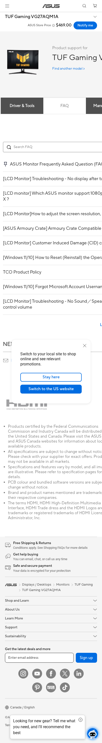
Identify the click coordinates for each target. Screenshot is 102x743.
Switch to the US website (51, 388)
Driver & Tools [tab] (22, 105)
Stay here (51, 377)
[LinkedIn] (79, 674)
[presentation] (5, 360)
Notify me (85, 25)
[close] (85, 345)
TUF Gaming (84, 585)
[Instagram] (23, 674)
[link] (51, 6)
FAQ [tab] (64, 105)
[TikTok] (65, 687)
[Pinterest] (37, 687)
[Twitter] (65, 674)
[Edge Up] (51, 687)
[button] (7, 6)
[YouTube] (37, 674)
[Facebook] (51, 674)
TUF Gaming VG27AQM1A (31, 17)
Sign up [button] (86, 657)
